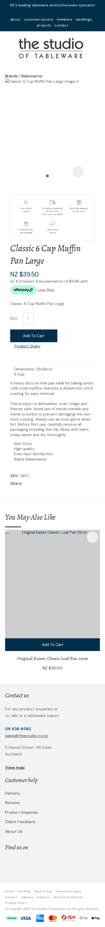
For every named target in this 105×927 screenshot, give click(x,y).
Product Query (28, 346)
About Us (14, 831)
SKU (14, 475)
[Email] (40, 483)
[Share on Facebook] (25, 484)
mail (46, 12)
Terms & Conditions (68, 897)
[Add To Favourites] (66, 335)
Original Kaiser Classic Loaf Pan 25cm (52, 658)
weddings (84, 19)
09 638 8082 (18, 728)
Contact (11, 897)
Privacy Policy (16, 903)
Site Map (24, 891)
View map (15, 767)
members (64, 19)
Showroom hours (68, 891)
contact (61, 25)
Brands (11, 76)
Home (9, 891)
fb (52, 12)
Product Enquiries (21, 812)
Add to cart (34, 335)
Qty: (14, 318)
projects (44, 25)
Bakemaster (32, 76)
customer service (38, 19)
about (15, 19)
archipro (70, 863)
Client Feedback (20, 821)
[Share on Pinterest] (47, 483)
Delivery (12, 793)
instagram (59, 12)
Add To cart (52, 644)
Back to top (43, 891)
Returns (12, 802)
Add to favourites (92, 537)
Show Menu (8, 47)
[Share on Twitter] (31, 483)
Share (16, 483)
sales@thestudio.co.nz (26, 735)
